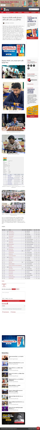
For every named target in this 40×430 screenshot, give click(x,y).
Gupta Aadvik (11, 268)
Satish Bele (10, 262)
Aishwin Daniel (11, 249)
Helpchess (34, 12)
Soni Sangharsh (11, 239)
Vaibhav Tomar (11, 275)
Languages (8, 12)
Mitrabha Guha (11, 231)
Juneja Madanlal (11, 250)
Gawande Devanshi (12, 276)
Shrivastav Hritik (11, 252)
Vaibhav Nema (11, 242)
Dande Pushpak (11, 278)
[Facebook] (34, 66)
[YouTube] (31, 66)
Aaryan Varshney (11, 234)
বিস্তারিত (3, 281)
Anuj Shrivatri (11, 237)
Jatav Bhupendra (11, 247)
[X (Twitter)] (28, 66)
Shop (15, 12)
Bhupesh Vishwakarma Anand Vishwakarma (15, 265)
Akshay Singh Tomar (12, 270)
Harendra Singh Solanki (12, 255)
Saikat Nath (10, 267)
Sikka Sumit (10, 245)
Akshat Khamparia (11, 232)
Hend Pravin (10, 257)
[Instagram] (28, 68)
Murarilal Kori (11, 273)
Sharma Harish (11, 260)
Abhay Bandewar (11, 244)
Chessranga (26, 12)
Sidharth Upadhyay (11, 263)
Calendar (20, 12)
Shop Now (32, 37)
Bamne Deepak (11, 236)
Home (2, 12)
